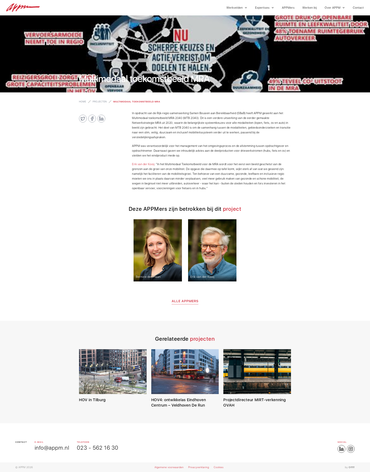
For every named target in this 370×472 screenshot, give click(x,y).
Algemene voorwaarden (169, 467)
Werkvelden (234, 7)
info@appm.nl (52, 447)
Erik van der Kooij (143, 164)
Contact (358, 7)
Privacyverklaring (198, 467)
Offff (352, 467)
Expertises (262, 7)
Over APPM (333, 7)
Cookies (219, 467)
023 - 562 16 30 (97, 447)
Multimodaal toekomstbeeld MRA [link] (136, 101)
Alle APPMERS (185, 301)
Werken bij (309, 7)
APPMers (288, 7)
